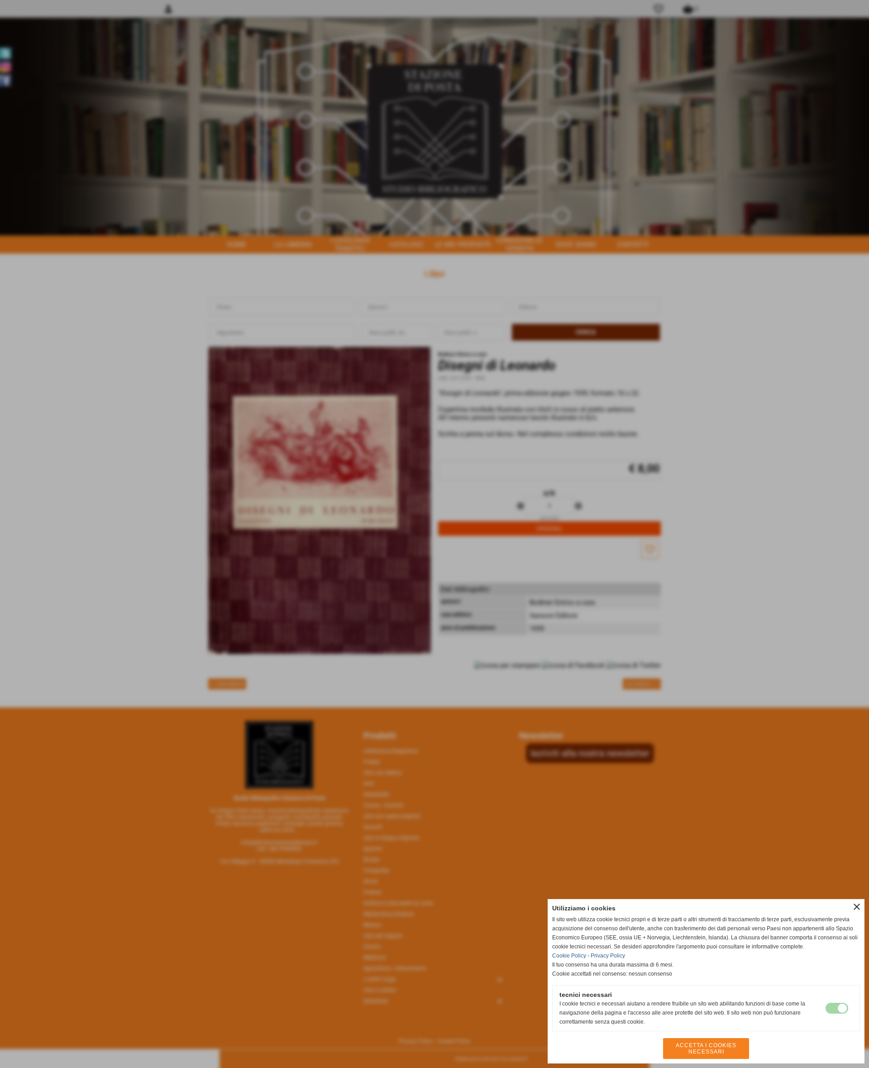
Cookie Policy (569, 956)
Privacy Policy (608, 956)
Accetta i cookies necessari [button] (706, 1048)
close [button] (856, 906)
